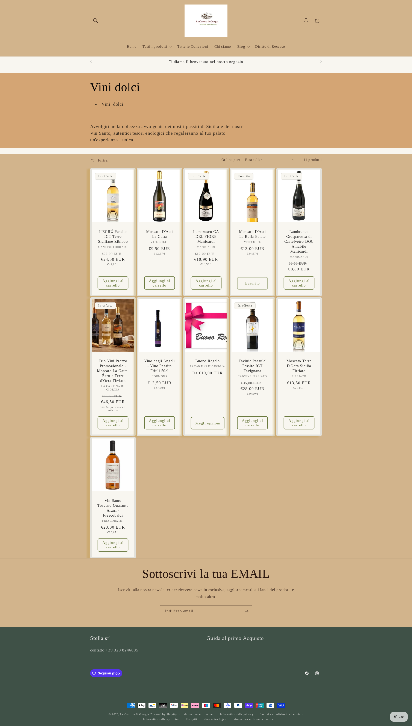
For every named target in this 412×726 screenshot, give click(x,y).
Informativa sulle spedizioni (162, 719)
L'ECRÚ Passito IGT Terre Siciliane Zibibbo (113, 237)
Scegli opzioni (207, 423)
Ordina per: (230, 160)
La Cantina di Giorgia (134, 714)
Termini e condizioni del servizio (281, 714)
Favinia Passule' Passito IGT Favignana (252, 366)
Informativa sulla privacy (237, 714)
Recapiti (191, 719)
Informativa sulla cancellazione (253, 719)
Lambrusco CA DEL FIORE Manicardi (206, 237)
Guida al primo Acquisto (235, 638)
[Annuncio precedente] (91, 62)
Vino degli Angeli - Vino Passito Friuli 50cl (159, 366)
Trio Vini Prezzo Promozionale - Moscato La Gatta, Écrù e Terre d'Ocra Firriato (113, 371)
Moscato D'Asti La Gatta (159, 234)
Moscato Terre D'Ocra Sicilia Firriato (299, 366)
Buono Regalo (207, 361)
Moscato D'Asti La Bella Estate (252, 234)
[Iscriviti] (246, 611)
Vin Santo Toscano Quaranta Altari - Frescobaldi (112, 507)
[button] (95, 20)
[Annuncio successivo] (321, 62)
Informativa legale (215, 719)
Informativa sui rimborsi (198, 714)
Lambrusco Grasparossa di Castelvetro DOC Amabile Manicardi (299, 242)
